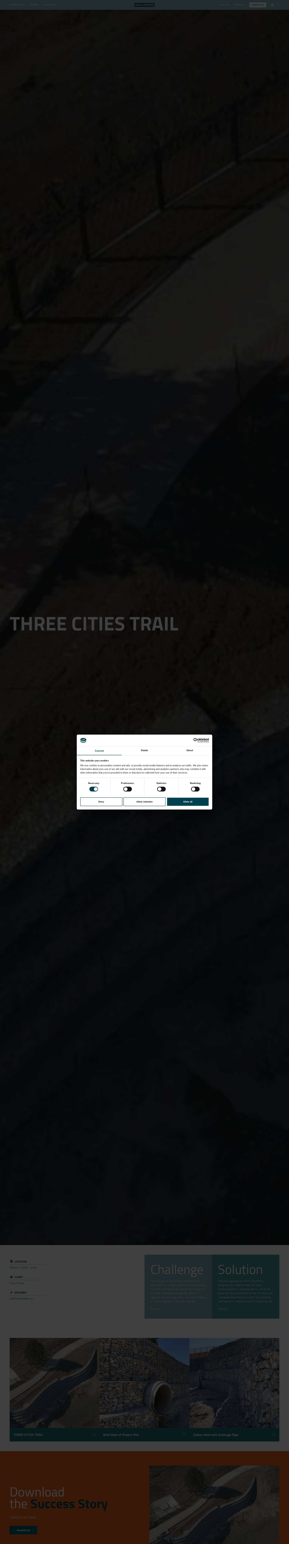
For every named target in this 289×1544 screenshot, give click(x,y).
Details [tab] (144, 750)
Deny (101, 801)
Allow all (187, 801)
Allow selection (144, 801)
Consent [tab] (99, 750)
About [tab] (189, 750)
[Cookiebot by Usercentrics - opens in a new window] (196, 740)
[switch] (127, 789)
